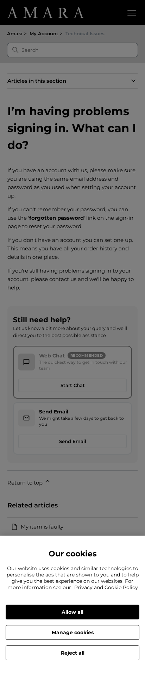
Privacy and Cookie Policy (106, 587)
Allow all (72, 612)
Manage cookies (73, 632)
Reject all (72, 653)
